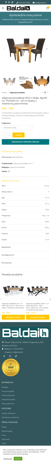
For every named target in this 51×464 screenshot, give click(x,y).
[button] (4, 49)
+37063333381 (18, 349)
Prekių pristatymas (8, 395)
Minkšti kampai (7, 431)
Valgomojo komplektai (17, 92)
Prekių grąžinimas (8, 403)
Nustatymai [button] (8, 459)
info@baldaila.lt (40, 2)
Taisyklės (5, 387)
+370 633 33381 (24, 2)
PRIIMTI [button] (18, 459)
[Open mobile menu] (3, 8)
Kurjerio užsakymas (8, 413)
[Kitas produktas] (47, 92)
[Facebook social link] (6, 2)
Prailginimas (6, 123)
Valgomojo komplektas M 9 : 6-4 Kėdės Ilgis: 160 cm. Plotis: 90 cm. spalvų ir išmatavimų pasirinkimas (13, 306)
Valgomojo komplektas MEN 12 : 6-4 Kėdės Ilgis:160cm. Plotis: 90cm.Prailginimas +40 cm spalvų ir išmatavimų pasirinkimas (37, 307)
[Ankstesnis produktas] (42, 92)
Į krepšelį (18, 135)
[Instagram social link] (9, 2)
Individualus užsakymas (10, 417)
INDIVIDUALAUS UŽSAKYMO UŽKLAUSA (25, 142)
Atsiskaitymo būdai (8, 399)
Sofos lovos (6, 439)
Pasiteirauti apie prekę (12, 151)
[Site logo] (18, 8)
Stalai (4, 443)
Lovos (4, 435)
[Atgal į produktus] (45, 92)
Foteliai (4, 427)
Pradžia (4, 92)
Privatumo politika (8, 391)
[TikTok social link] (12, 2)
